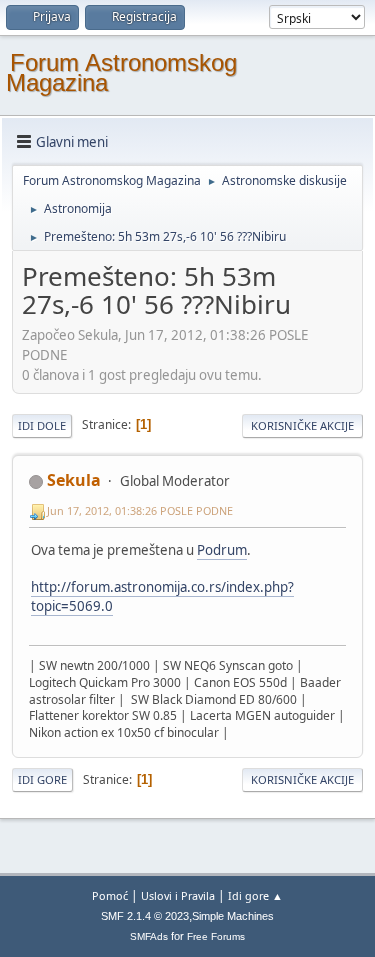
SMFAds (149, 936)
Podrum (222, 550)
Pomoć (110, 895)
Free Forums (216, 936)
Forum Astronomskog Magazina (121, 72)
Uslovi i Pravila (178, 895)
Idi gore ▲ (255, 895)
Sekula (74, 480)
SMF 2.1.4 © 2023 (145, 916)
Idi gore (42, 779)
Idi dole (42, 425)
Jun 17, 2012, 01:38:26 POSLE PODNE (140, 510)
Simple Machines (233, 916)
